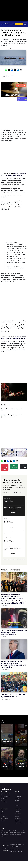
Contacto (3, 801)
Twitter (17, 798)
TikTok (16, 803)
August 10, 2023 (20, 268)
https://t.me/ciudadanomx (12, 415)
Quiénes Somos (5, 794)
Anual (22, 492)
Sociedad (23, 832)
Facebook (17, 794)
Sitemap (23, 849)
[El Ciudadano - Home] (7, 24)
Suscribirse (14, 512)
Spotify (17, 805)
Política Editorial (5, 796)
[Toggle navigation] (25, 23)
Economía (18, 831)
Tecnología (18, 834)
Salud (7, 832)
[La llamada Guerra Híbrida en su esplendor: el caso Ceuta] (14, 682)
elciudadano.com (9, 417)
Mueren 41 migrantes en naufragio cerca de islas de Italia (13, 174)
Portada (17, 811)
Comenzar (14, 531)
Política (3, 831)
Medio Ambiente (10, 831)
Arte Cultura (10, 834)
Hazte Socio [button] (19, 24)
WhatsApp (14, 467)
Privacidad (4, 803)
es (18, 851)
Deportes (3, 836)
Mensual (16, 492)
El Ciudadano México (7, 75)
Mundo (3, 821)
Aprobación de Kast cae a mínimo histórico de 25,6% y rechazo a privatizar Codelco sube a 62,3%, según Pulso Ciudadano (13, 664)
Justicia (3, 832)
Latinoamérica (5, 818)
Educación (4, 834)
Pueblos (24, 831)
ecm (12, 49)
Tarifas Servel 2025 (15, 849)
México (3, 49)
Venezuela (3, 816)
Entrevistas (18, 818)
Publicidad (3, 798)
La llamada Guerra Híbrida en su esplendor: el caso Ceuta (13, 695)
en (21, 851)
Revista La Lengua (20, 823)
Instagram (18, 796)
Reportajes (18, 821)
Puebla (8, 49)
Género (12, 832)
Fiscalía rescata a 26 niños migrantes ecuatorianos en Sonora (14, 337)
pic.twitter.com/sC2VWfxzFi (15, 263)
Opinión (17, 816)
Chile (2, 811)
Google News (5, 468)
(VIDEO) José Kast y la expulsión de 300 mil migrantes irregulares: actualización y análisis (14, 632)
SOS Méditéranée (6, 141)
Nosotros (12, 844)
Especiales (17, 832)
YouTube (23, 467)
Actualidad (18, 814)
